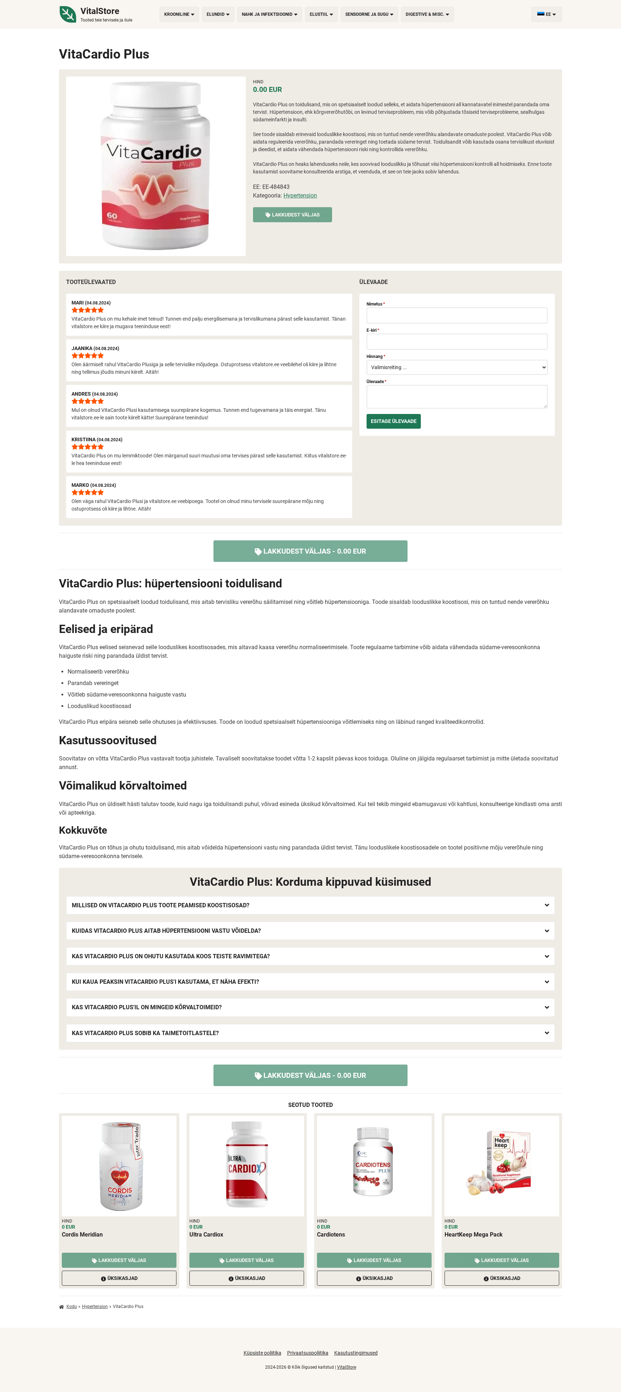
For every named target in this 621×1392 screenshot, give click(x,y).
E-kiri (373, 330)
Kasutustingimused (356, 1353)
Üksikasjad (122, 1278)
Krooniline (176, 14)
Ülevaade (376, 381)
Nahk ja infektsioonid (267, 14)
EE (548, 14)
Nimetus (376, 304)
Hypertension (300, 195)
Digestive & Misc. (425, 14)
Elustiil (319, 14)
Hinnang (376, 356)
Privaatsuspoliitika (307, 1353)
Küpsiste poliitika (262, 1353)
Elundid (216, 14)
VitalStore (346, 1367)
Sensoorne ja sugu (366, 14)
